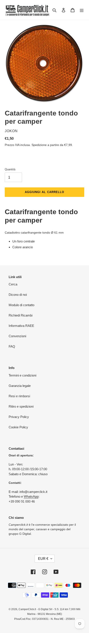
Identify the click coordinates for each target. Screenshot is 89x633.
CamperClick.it (27, 609)
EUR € (43, 558)
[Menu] (81, 10)
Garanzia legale (20, 386)
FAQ (12, 346)
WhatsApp (31, 496)
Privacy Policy (19, 417)
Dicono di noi (18, 294)
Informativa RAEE (21, 326)
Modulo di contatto (21, 305)
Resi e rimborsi (19, 396)
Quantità (10, 169)
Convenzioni (17, 336)
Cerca (13, 284)
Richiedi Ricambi (20, 315)
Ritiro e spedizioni (21, 406)
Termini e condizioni (22, 375)
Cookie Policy (18, 427)
